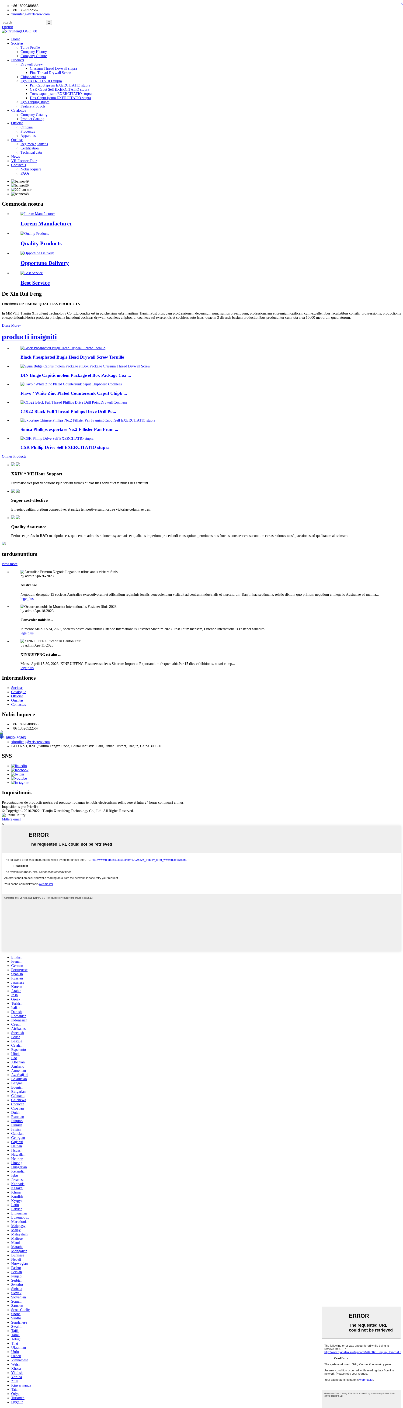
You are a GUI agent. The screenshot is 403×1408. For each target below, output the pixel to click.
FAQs (25, 173)
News (15, 157)
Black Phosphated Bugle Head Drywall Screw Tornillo (72, 357)
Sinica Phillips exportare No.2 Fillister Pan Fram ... (69, 429)
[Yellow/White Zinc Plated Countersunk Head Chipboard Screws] (71, 384)
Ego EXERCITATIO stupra (41, 81)
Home (15, 39)
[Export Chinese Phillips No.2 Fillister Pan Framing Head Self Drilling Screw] (88, 420)
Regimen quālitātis (34, 144)
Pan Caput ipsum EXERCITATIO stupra (60, 85)
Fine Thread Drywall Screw (50, 73)
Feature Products (33, 106)
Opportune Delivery (45, 263)
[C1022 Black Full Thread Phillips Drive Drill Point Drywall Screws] (74, 402)
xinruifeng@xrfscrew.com (30, 742)
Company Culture (34, 56)
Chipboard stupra (33, 77)
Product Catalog (32, 119)
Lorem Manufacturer (46, 224)
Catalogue (18, 110)
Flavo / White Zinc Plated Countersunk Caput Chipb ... (74, 393)
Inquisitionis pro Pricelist (20, 807)
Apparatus (28, 136)
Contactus (18, 165)
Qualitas (17, 140)
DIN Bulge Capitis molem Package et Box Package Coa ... (76, 375)
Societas (17, 43)
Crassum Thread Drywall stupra (53, 68)
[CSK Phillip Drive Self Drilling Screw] (57, 438)
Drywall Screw (32, 64)
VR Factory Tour (24, 161)
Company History (34, 52)
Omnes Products (14, 456)
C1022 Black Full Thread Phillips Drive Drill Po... (68, 411)
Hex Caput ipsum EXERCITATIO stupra (60, 98)
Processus (28, 131)
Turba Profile (30, 47)
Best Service (35, 283)
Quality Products (41, 243)
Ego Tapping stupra (35, 102)
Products (17, 60)
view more (9, 564)
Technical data (31, 152)
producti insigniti (29, 336)
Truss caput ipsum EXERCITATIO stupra (61, 94)
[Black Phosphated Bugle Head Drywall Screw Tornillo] (63, 348)
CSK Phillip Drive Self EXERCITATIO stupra (65, 447)
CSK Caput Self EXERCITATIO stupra (59, 89)
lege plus (27, 599)
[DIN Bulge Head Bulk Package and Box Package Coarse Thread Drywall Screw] (85, 366)
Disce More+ (11, 325)
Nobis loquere (31, 169)
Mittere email (11, 819)
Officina (17, 123)
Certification (30, 148)
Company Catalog (34, 115)
